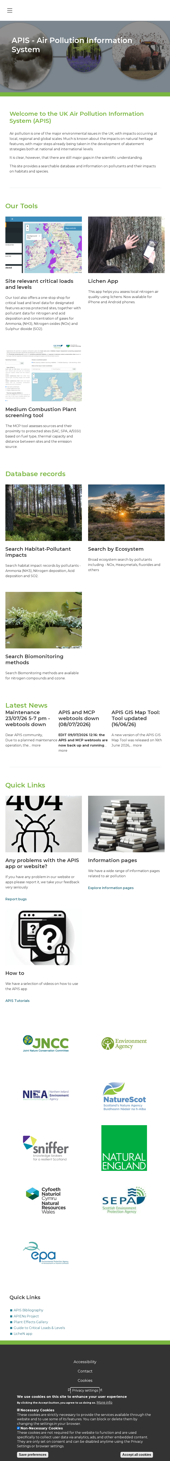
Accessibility (85, 1362)
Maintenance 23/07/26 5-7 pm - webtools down (27, 718)
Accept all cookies (136, 1454)
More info (104, 1402)
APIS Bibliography (28, 1310)
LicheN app (23, 1334)
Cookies (85, 1380)
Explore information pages (111, 888)
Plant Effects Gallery (31, 1322)
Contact (85, 1371)
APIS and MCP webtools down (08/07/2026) (78, 718)
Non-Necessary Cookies (42, 1428)
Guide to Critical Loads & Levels (39, 1328)
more (36, 745)
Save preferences (32, 1454)
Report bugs (16, 899)
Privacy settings (85, 1390)
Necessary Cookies (37, 1410)
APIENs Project (26, 1316)
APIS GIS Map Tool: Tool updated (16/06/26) (136, 718)
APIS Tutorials (17, 1001)
